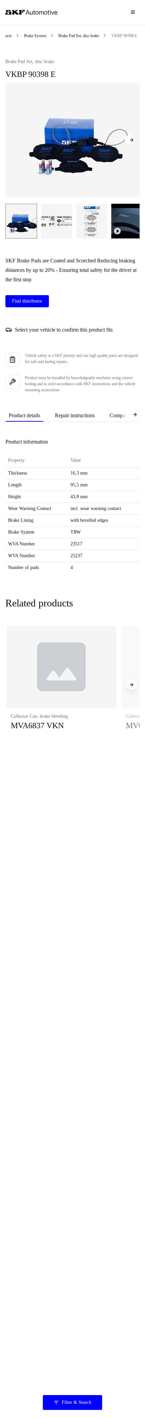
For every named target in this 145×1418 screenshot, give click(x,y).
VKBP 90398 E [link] (124, 35)
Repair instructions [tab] (75, 415)
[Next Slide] (130, 140)
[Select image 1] (21, 221)
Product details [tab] (24, 415)
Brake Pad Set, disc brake (78, 35)
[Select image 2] (56, 221)
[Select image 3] (91, 221)
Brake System (35, 35)
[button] (61, 685)
